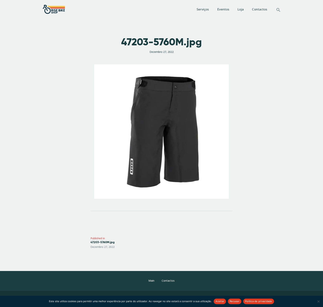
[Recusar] (318, 301)
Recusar (234, 301)
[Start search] (278, 10)
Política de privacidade (258, 301)
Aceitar (220, 301)
